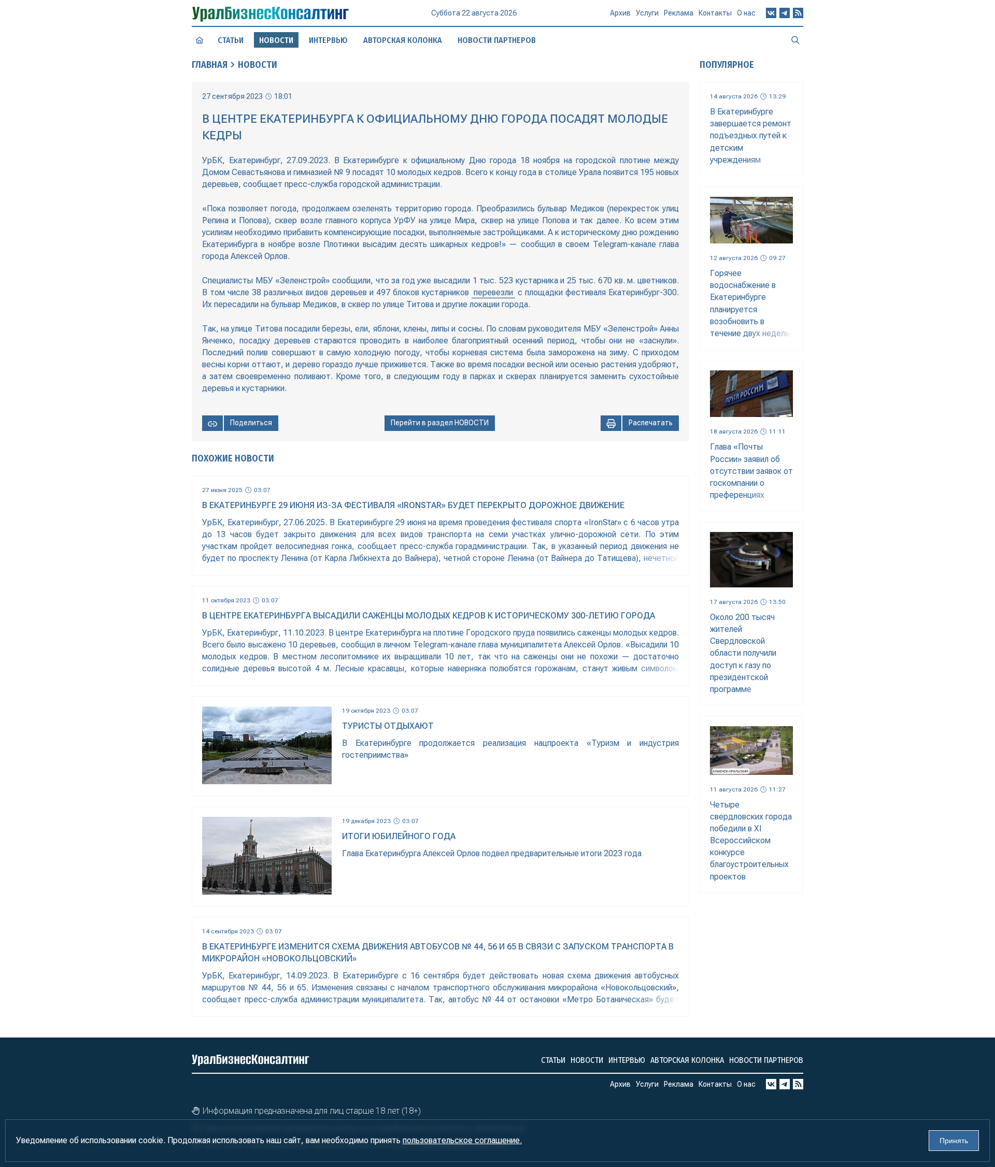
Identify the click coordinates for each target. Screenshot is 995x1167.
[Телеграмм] (784, 13)
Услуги (647, 13)
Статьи (231, 40)
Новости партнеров (497, 40)
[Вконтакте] (771, 13)
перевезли (493, 292)
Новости (257, 64)
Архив (620, 13)
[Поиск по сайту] (795, 40)
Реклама (678, 13)
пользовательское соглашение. (462, 1140)
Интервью (328, 40)
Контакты (715, 13)
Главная (210, 64)
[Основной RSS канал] (798, 13)
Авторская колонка (402, 40)
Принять (954, 1140)
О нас (746, 13)
